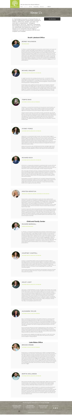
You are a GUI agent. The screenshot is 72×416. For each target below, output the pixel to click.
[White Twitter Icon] (55, 408)
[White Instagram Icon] (57, 408)
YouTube (49, 59)
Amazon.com (52, 56)
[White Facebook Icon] (53, 408)
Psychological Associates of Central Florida (36, 402)
